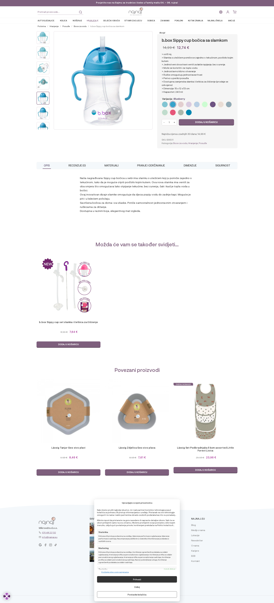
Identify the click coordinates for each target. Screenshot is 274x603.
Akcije (231, 20)
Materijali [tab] (111, 165)
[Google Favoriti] (40, 545)
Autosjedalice (46, 20)
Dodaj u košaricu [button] (68, 344)
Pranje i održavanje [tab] (151, 165)
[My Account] (227, 12)
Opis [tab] (47, 165)
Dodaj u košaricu (206, 122)
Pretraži (80, 12)
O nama (195, 545)
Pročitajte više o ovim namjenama (115, 572)
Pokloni (179, 20)
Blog (193, 524)
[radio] (165, 104)
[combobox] (60, 12)
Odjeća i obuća (111, 20)
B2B (193, 555)
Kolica (63, 20)
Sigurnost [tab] (222, 165)
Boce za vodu (80, 26)
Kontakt (195, 560)
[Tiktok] (55, 545)
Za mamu (165, 20)
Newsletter (197, 540)
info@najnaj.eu (49, 537)
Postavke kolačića (137, 594)
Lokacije (195, 535)
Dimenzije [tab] (190, 165)
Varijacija (167, 98)
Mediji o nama (198, 530)
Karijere (195, 550)
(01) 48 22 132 (49, 532)
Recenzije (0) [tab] (77, 165)
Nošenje (77, 20)
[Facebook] (45, 545)
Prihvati (137, 579)
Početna (42, 26)
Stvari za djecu (133, 20)
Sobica (151, 20)
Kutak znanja (195, 20)
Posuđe (66, 26)
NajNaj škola (215, 20)
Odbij (137, 587)
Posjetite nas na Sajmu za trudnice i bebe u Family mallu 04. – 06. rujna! (137, 2)
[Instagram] (50, 545)
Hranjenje (93, 20)
